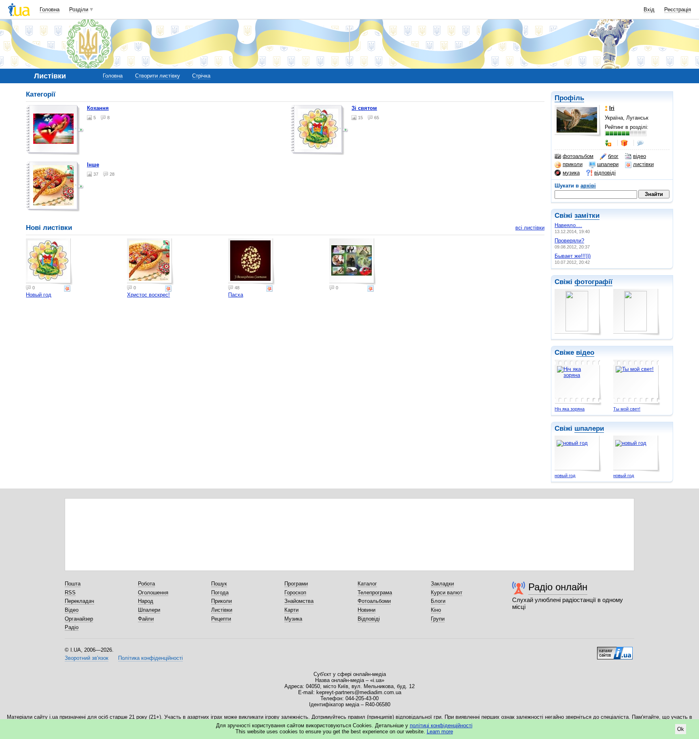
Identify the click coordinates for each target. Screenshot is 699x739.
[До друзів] (609, 143)
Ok (680, 729)
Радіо (71, 627)
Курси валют (446, 593)
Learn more (440, 731)
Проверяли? (569, 241)
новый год (565, 475)
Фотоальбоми (374, 601)
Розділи (78, 9)
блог (613, 156)
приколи (572, 164)
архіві (588, 186)
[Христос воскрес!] (150, 261)
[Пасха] (251, 261)
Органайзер (79, 619)
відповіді (605, 173)
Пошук (219, 584)
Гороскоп (295, 593)
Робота (146, 584)
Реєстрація (677, 9)
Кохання (98, 108)
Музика (293, 619)
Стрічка (201, 76)
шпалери (608, 164)
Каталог (367, 584)
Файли (146, 619)
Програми (296, 584)
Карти (291, 610)
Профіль (569, 98)
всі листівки (529, 228)
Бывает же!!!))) (573, 256)
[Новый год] (49, 261)
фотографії (593, 282)
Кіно (436, 610)
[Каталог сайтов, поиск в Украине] (615, 650)
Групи (438, 619)
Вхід (649, 9)
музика (571, 173)
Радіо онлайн (557, 586)
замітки (586, 215)
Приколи (221, 601)
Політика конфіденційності (150, 658)
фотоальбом (578, 156)
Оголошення (153, 593)
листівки (643, 164)
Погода (220, 593)
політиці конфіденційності (441, 725)
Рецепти (221, 619)
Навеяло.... (568, 225)
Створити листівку (157, 76)
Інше (93, 165)
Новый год (38, 295)
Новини (366, 610)
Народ (145, 601)
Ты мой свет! (626, 408)
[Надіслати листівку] (68, 288)
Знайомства (298, 601)
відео (639, 156)
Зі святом (364, 108)
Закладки (442, 584)
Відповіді (369, 619)
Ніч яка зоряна (570, 408)
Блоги (438, 601)
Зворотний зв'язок (86, 658)
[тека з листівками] (55, 130)
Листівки (221, 610)
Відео (71, 610)
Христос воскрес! (148, 295)
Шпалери (149, 610)
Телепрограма (375, 593)
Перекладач (79, 601)
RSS (70, 593)
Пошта (72, 584)
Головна (49, 9)
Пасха (235, 295)
